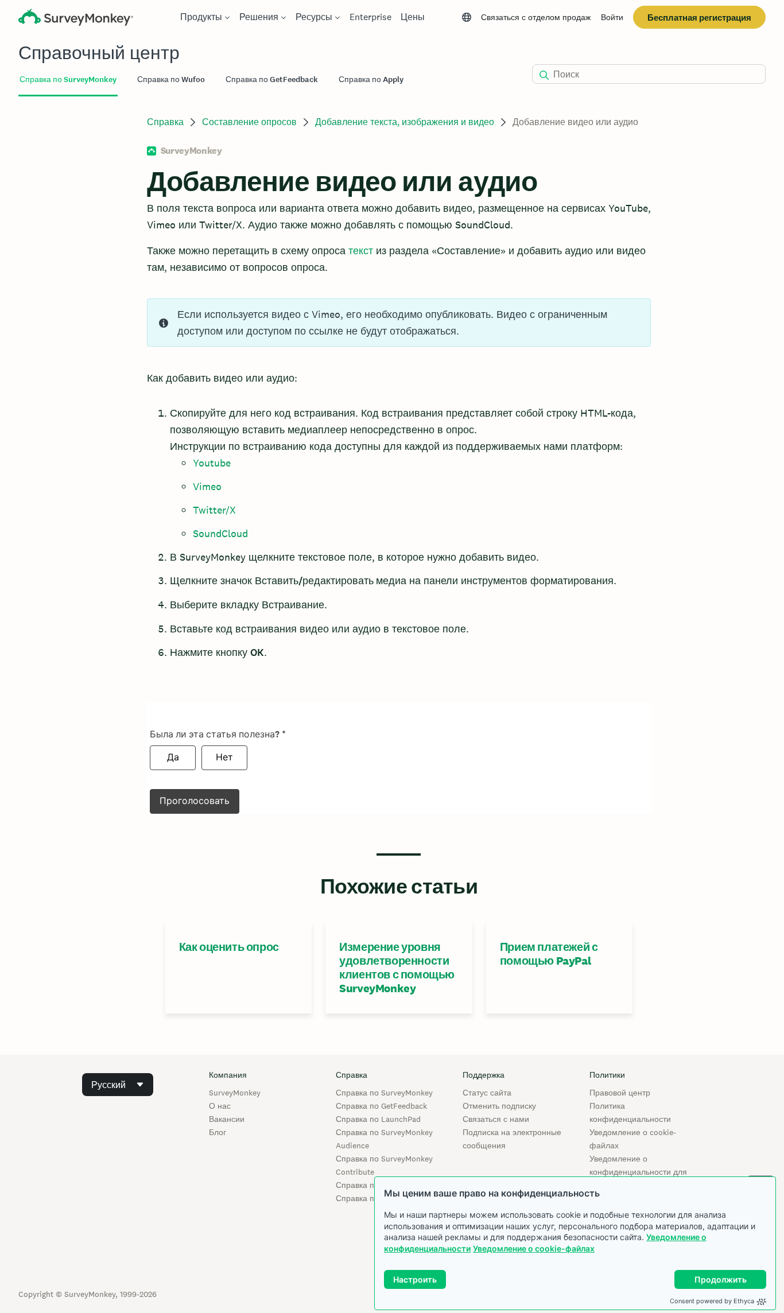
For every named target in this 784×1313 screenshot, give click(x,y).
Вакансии (226, 1119)
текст (360, 250)
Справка (165, 122)
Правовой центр (619, 1092)
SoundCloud (220, 533)
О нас (220, 1106)
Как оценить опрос (229, 946)
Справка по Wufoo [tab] (171, 79)
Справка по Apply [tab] (371, 79)
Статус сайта (487, 1092)
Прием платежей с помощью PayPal (549, 953)
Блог (217, 1132)
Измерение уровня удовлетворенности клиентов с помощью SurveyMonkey (397, 967)
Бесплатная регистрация (699, 17)
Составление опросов (249, 122)
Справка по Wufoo (370, 1185)
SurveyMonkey (235, 1092)
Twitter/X (214, 509)
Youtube (212, 462)
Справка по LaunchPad (378, 1119)
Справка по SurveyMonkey (384, 1092)
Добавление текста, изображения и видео (404, 122)
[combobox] (117, 1084)
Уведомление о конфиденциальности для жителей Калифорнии (638, 1171)
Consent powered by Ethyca (712, 1301)
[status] (399, 322)
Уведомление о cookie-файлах (534, 1248)
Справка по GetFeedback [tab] (272, 79)
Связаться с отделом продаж (536, 17)
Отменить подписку (499, 1106)
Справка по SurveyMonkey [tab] (68, 79)
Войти (612, 17)
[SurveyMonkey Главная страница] (75, 19)
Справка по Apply (369, 1198)
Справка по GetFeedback (381, 1106)
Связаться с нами (496, 1119)
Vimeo (207, 486)
